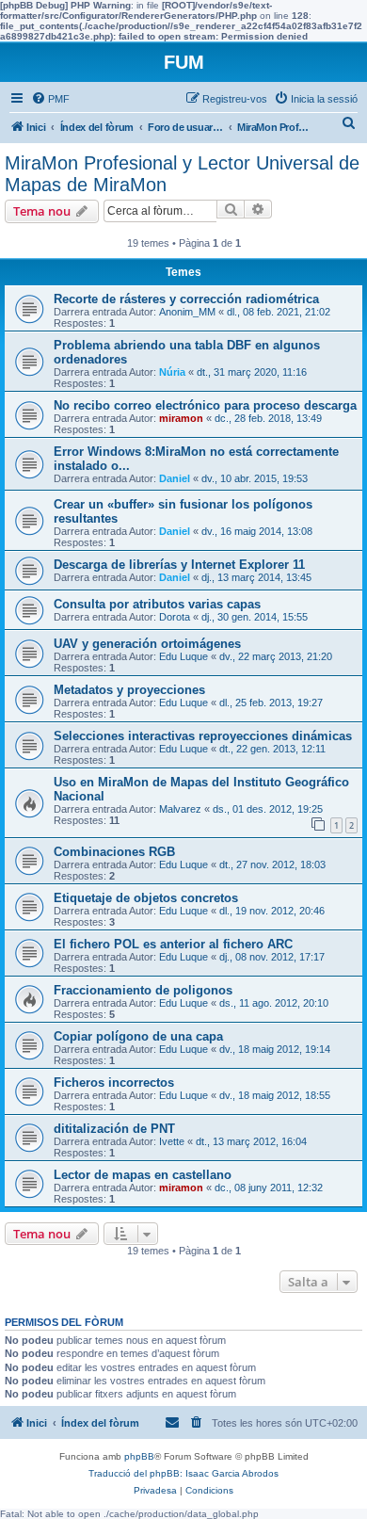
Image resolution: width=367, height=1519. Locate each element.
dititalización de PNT (114, 1129)
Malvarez (180, 809)
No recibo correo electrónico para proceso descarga (205, 405)
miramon (181, 418)
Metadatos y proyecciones (129, 690)
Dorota (174, 616)
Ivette (171, 1141)
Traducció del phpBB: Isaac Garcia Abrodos (183, 1473)
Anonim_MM (187, 311)
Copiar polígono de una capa (138, 1036)
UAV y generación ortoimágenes (147, 644)
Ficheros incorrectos (114, 1082)
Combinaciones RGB (114, 852)
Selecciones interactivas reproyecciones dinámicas (203, 736)
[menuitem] (50, 99)
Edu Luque (183, 656)
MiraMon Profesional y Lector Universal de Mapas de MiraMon (182, 174)
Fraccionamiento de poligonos (143, 990)
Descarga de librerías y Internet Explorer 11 (179, 565)
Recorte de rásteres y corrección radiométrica (186, 299)
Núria (172, 372)
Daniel (174, 478)
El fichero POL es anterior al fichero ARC (173, 944)
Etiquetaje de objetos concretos (146, 898)
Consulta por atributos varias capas (157, 604)
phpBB (139, 1456)
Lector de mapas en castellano (142, 1175)
